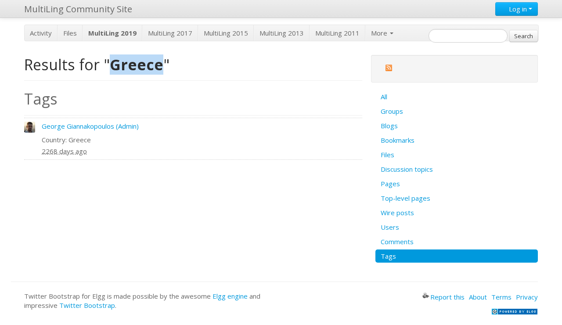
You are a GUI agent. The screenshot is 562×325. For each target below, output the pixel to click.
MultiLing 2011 (337, 33)
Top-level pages (405, 198)
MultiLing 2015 (226, 33)
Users (390, 227)
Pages (390, 183)
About (478, 296)
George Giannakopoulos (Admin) (90, 126)
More (380, 33)
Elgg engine (230, 296)
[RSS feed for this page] (388, 69)
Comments (397, 241)
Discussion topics (407, 169)
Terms (501, 296)
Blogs (389, 125)
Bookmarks (397, 140)
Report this (447, 296)
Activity (41, 33)
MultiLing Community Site (78, 9)
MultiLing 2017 (170, 33)
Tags (388, 256)
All (384, 96)
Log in (518, 8)
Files (70, 33)
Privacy (527, 296)
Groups (392, 111)
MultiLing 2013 (281, 33)
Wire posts (397, 212)
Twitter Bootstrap (87, 305)
